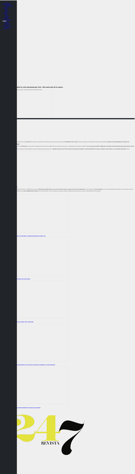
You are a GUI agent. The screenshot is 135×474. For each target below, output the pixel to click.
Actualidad (4, 21)
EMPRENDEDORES (8, 26)
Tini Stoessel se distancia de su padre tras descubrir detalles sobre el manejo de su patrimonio (20, 407)
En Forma (6, 15)
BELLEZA (7, 9)
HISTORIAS (7, 24)
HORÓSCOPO (5, 18)
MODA (6, 10)
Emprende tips (7, 27)
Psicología (6, 17)
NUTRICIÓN (7, 16)
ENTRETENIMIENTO (7, 4)
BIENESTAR (5, 13)
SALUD (6, 14)
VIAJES (6, 8)
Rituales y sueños (8, 19)
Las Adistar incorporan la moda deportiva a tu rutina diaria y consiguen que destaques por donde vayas (23, 235)
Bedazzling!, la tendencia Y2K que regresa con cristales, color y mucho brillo (16, 321)
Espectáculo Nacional (8, 5)
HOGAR (6, 12)
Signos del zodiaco (8, 20)
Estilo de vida (5, 7)
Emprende (4, 25)
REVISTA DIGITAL (6, 3)
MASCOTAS (7, 11)
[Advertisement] (67, 133)
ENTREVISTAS (5, 28)
